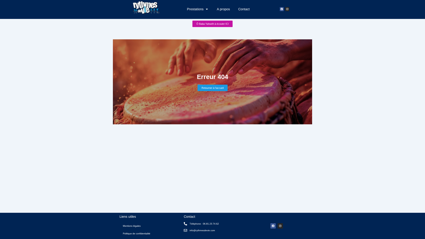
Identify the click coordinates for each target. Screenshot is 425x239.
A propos (223, 9)
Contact (244, 9)
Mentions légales (132, 226)
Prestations (195, 9)
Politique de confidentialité (136, 233)
